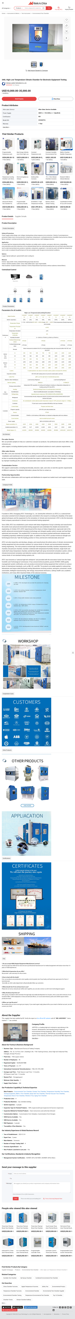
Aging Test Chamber (40, 1096)
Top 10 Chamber (57, 1295)
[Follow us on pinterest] (71, 1307)
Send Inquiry (19, 99)
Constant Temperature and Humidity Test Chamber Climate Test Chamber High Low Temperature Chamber (37, 153)
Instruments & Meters (13, 13)
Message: (9, 1183)
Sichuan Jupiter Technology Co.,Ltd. (16, 83)
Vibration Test (29, 1096)
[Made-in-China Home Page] (37, 3)
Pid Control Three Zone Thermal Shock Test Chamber (66, 1228)
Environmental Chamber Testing (12, 1295)
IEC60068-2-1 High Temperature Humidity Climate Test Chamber (37, 203)
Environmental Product (58, 1286)
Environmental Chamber (32, 1291)
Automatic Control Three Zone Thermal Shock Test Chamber (51, 1252)
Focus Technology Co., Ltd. (24, 1314)
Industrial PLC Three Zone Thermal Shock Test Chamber (7, 1252)
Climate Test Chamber (39, 1091)
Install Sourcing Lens (10, 1310)
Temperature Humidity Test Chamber (58, 1091)
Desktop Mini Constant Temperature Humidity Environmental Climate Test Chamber (37, 178)
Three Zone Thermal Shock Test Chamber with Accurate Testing (37, 1228)
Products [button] (18, 8)
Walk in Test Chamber (22, 1093)
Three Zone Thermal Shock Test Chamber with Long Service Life (22, 1228)
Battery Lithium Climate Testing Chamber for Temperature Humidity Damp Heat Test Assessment (52, 203)
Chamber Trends (8, 1299)
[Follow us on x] (63, 1307)
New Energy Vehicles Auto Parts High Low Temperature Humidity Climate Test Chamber (23, 153)
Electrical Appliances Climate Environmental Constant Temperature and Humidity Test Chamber (22, 178)
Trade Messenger (31, 1307)
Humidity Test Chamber (10, 1278)
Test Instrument (25, 13)
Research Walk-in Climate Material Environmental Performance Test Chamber (65, 178)
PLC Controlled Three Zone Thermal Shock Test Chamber (22, 1252)
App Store (6, 1307)
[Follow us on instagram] (65, 1307)
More (3, 1303)
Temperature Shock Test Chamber (14, 1096)
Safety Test (45, 1286)
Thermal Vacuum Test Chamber (55, 1093)
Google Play (17, 1307)
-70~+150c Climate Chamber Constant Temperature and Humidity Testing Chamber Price (51, 178)
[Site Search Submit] (49, 8)
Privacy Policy (65, 1314)
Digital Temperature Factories (29, 1286)
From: (10, 1174)
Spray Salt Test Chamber (37, 1093)
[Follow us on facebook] (60, 1307)
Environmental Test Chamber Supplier (53, 1291)
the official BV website (44, 1018)
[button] (3, 3)
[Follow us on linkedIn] (54, 1310)
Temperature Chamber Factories (12, 1291)
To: (11, 1178)
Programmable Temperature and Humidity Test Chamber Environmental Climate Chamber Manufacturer (7, 153)
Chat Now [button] (57, 99)
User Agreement (47, 1314)
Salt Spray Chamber (26, 1278)
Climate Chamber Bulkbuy (23, 1299)
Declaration (57, 1314)
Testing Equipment (9, 1093)
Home (3, 13)
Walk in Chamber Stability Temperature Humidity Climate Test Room (66, 153)
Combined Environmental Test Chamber (46, 1278)
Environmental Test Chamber (40, 13)
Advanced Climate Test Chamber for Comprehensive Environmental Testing (8, 203)
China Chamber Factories (10, 1286)
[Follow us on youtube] (68, 1307)
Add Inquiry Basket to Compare (38, 70)
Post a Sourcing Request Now (52, 1198)
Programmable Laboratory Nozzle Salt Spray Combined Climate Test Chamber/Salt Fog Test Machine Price (23, 203)
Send (15, 1198)
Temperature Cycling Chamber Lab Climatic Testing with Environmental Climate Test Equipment (8, 178)
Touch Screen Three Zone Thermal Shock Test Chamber (51, 1228)
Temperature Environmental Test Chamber (37, 1295)
